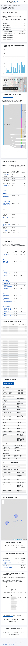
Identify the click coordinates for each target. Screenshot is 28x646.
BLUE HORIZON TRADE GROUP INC (7, 302)
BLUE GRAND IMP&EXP (7, 283)
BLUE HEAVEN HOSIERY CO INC (6, 289)
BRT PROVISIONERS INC (6, 197)
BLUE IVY (4, 313)
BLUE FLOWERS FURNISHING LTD (6, 255)
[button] (3, 501)
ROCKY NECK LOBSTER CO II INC (6, 200)
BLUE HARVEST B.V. (8, 124)
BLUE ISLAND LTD (6, 311)
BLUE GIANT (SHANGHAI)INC (6, 276)
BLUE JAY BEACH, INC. (7, 315)
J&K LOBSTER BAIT (6, 174)
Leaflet (14, 539)
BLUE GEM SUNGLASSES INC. (6, 273)
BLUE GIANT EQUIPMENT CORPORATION (6, 280)
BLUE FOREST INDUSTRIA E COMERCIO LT (5, 262)
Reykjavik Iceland (6, 560)
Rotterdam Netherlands (7, 567)
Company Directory (7, 5)
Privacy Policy (4, 644)
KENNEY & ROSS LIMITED (6, 189)
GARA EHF (5, 230)
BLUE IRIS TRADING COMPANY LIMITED (7, 309)
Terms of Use (11, 644)
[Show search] (22, 2)
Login (25, 1)
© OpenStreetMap (19, 539)
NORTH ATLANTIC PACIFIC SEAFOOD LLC (6, 205)
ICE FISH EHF (24, 123)
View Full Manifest (8, 383)
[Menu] (2, 2)
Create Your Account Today (10, 88)
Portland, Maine (6, 547)
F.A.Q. (17, 644)
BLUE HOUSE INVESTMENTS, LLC (6, 305)
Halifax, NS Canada (6, 565)
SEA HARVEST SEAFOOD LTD (5, 192)
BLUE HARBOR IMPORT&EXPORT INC (7, 286)
